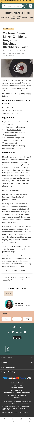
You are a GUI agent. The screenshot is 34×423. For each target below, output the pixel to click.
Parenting (30, 17)
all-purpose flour (14, 130)
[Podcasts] (25, 332)
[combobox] (12, 6)
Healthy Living (19, 17)
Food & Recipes (13, 17)
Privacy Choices (17, 387)
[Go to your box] (30, 6)
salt (15, 135)
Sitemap (17, 397)
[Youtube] (17, 332)
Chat (6, 319)
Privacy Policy (17, 385)
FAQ (27, 319)
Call (17, 319)
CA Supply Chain (17, 390)
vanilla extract (17, 140)
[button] (30, 6)
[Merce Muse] (9, 304)
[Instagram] (13, 332)
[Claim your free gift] (25, 6)
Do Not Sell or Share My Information (17, 392)
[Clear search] (21, 6)
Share (8, 293)
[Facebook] (9, 332)
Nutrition (24, 17)
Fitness (7, 17)
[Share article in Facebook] (28, 29)
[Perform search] (5, 5)
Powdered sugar (8, 146)
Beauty (2, 17)
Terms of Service (17, 383)
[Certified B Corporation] (10, 349)
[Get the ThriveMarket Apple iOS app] (17, 337)
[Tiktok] (21, 332)
